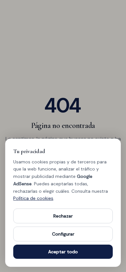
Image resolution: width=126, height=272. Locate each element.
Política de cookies (33, 198)
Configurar (63, 234)
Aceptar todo (63, 252)
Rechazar (63, 216)
